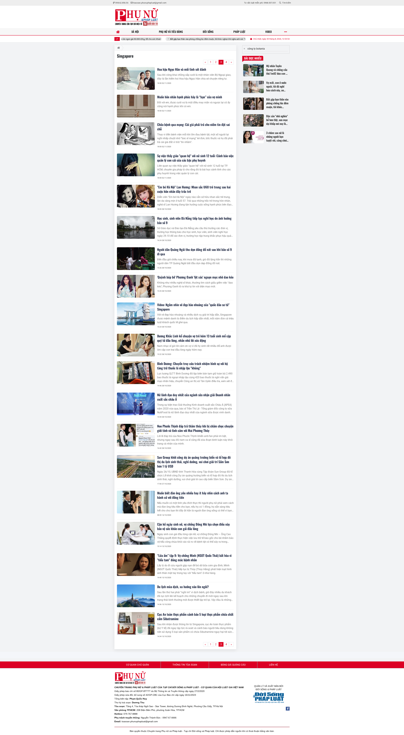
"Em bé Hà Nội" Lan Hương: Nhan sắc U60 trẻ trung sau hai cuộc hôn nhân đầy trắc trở (194, 189)
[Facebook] (288, 709)
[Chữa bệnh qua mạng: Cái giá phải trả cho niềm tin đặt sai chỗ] (136, 133)
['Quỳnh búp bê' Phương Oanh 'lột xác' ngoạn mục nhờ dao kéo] (136, 286)
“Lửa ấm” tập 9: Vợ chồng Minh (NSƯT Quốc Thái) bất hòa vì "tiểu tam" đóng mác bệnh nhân (194, 557)
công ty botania (256, 48)
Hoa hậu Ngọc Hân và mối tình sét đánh (181, 69)
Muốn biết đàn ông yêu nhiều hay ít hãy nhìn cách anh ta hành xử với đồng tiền (192, 495)
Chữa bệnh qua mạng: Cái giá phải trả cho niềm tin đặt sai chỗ (193, 126)
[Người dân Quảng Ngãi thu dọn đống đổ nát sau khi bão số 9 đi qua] (136, 258)
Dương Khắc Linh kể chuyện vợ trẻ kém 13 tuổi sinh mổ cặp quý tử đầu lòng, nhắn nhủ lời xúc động (194, 338)
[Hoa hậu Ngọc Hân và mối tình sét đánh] (136, 78)
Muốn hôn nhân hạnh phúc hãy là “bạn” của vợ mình (189, 97)
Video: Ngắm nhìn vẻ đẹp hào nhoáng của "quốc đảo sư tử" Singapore (193, 306)
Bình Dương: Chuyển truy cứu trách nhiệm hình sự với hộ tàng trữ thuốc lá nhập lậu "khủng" (192, 365)
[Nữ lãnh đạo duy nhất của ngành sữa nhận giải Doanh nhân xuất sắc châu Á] (136, 404)
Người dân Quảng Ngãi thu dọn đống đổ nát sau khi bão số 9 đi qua (194, 251)
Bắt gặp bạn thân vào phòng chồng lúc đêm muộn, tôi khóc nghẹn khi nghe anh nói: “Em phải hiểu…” (187, 39)
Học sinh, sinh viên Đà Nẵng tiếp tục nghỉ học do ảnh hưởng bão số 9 (194, 220)
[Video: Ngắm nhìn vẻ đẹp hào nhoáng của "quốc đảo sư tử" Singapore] (136, 313)
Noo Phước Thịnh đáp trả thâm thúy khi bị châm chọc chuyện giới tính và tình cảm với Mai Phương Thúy (195, 428)
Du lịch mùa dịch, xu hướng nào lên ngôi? (183, 586)
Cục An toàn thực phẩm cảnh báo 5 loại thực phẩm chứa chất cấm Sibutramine (195, 616)
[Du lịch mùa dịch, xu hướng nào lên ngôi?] (136, 595)
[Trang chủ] (118, 31)
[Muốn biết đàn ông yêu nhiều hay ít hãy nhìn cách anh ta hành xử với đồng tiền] (136, 502)
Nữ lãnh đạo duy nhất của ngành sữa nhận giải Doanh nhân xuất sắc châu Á (193, 397)
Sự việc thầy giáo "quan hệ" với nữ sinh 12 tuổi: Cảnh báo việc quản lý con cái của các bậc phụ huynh (195, 158)
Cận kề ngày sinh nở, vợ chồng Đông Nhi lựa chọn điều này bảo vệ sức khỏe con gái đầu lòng (193, 526)
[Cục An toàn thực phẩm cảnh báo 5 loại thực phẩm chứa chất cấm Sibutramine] (136, 623)
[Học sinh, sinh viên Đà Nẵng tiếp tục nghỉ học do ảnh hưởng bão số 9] (136, 227)
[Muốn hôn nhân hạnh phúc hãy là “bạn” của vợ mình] (136, 106)
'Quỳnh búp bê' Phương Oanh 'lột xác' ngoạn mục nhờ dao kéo (195, 277)
